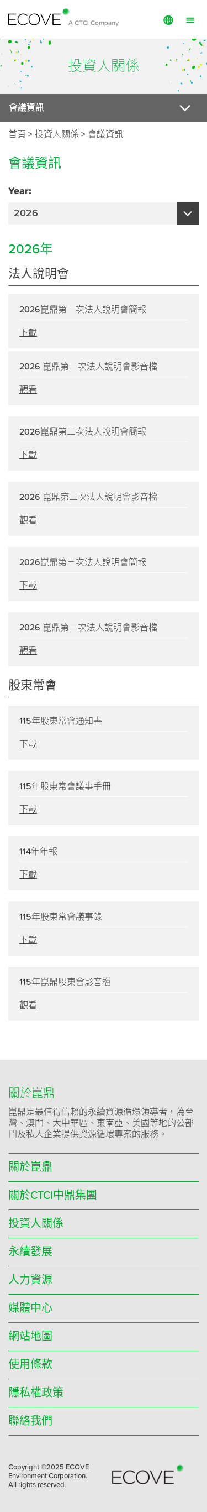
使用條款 (30, 1364)
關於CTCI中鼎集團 (52, 1195)
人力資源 (30, 1280)
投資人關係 (35, 1223)
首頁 (17, 134)
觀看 (28, 389)
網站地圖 (30, 1336)
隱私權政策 (35, 1393)
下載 (28, 333)
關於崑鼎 (30, 1167)
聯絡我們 (30, 1421)
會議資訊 (105, 134)
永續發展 (30, 1252)
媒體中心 (30, 1308)
